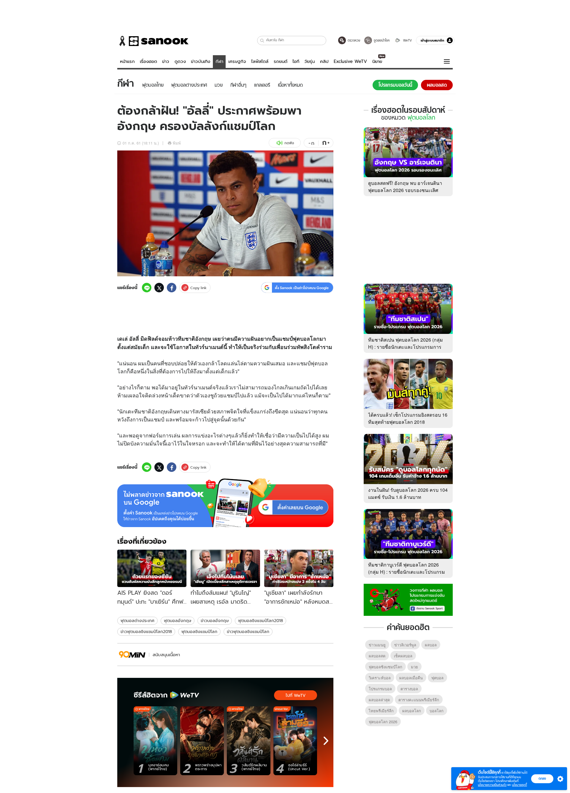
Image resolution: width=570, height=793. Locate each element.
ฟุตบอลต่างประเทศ (137, 621)
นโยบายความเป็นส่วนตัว (492, 784)
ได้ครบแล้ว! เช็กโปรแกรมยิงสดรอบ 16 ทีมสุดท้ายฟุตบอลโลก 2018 (407, 418)
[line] (146, 287)
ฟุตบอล (319, 363)
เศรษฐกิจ (237, 61)
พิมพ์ (177, 143)
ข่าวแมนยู (377, 645)
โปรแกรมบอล (380, 689)
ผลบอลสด (377, 656)
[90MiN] (132, 654)
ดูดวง (180, 61)
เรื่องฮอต (148, 61)
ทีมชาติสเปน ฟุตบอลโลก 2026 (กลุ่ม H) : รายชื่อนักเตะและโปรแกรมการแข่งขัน (405, 346)
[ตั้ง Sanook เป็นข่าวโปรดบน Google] (225, 502)
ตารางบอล (409, 689)
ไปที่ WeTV (295, 695)
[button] (262, 40)
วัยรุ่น (309, 61)
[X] (159, 287)
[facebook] (171, 287)
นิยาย (377, 61)
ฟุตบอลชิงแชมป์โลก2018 (260, 621)
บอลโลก (309, 338)
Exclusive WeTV (350, 61)
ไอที (295, 61)
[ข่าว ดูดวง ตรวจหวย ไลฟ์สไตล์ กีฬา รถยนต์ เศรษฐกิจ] (153, 41)
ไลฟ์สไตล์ (259, 61)
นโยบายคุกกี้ (519, 784)
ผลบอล (431, 645)
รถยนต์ (280, 61)
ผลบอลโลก (411, 710)
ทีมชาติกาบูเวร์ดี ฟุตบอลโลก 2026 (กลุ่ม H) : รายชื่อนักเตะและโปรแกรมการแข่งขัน (406, 571)
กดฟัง (289, 142)
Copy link (198, 287)
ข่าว (165, 61)
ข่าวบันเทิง (200, 61)
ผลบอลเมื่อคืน (411, 678)
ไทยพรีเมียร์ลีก (381, 710)
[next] (326, 741)
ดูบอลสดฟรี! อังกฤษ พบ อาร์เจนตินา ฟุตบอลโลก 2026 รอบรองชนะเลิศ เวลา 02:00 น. (405, 190)
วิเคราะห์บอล (380, 678)
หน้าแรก (127, 61)
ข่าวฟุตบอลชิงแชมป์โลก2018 (146, 632)
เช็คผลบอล (403, 656)
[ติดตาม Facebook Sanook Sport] (408, 599)
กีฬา (219, 61)
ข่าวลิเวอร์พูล (405, 645)
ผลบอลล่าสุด (379, 699)
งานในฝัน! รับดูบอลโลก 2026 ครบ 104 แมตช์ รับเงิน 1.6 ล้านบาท (408, 493)
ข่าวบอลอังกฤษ (215, 621)
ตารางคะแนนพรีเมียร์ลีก (418, 699)
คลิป (324, 61)
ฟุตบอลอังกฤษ (177, 621)
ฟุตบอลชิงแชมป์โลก (199, 632)
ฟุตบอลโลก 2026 (383, 721)
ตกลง (542, 778)
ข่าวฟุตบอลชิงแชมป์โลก (248, 632)
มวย (414, 667)
